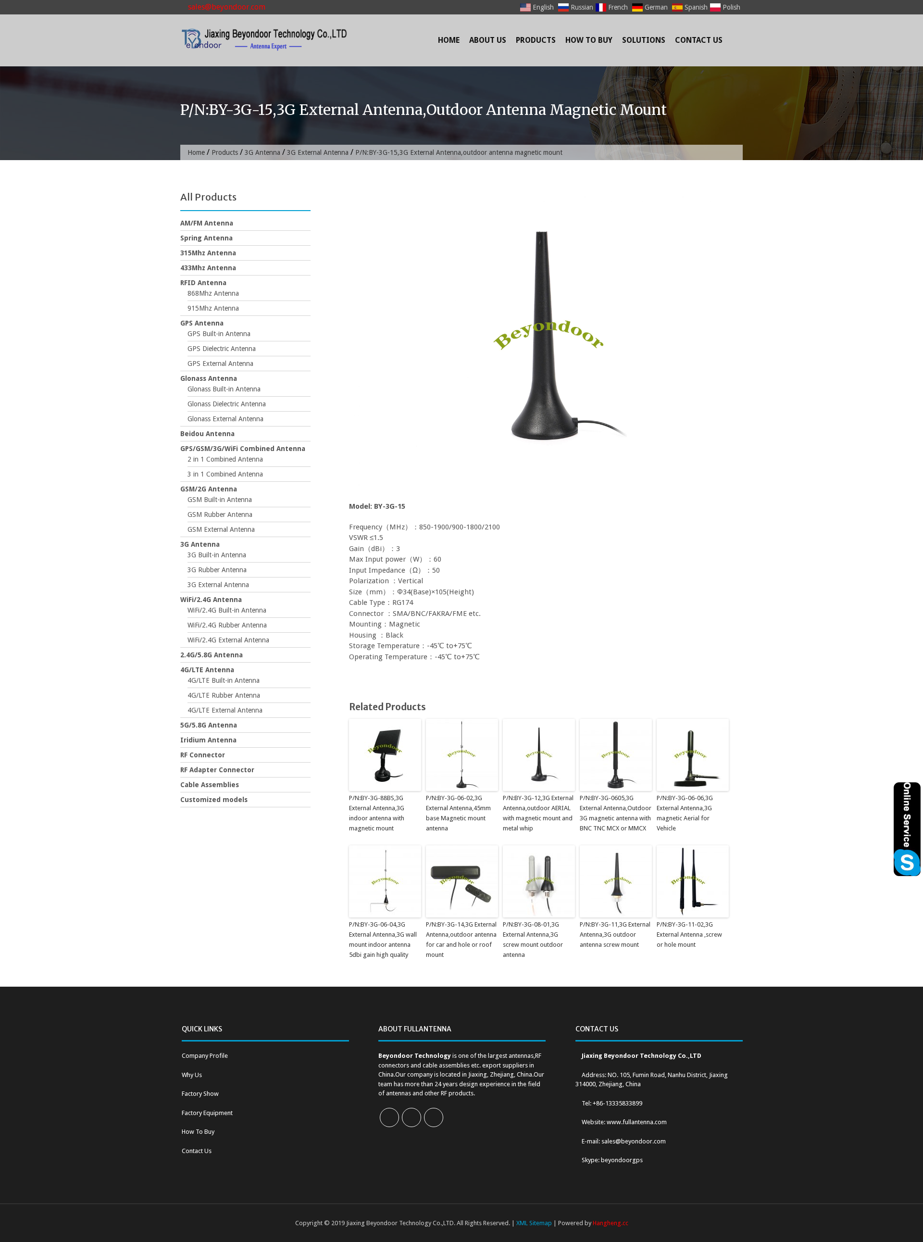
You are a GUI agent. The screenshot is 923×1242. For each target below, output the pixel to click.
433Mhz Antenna (208, 268)
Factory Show (200, 1093)
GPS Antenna (202, 323)
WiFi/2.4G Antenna (211, 599)
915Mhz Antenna (213, 308)
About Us (487, 40)
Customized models (214, 799)
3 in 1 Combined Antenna (225, 474)
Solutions (643, 40)
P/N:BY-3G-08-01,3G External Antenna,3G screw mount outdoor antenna (533, 939)
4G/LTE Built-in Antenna (223, 680)
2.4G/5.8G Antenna (211, 655)
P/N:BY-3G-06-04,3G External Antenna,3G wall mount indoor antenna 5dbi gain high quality (383, 939)
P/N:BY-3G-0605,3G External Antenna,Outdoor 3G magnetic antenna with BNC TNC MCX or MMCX (615, 812)
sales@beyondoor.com (225, 7)
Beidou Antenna (207, 434)
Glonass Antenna (208, 378)
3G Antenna (262, 152)
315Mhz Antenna (208, 253)
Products (536, 40)
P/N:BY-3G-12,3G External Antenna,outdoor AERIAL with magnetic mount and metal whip (538, 812)
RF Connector (202, 755)
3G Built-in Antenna (216, 555)
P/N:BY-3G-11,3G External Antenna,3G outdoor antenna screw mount (615, 934)
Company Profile (205, 1055)
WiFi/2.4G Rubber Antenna (227, 625)
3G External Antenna (318, 152)
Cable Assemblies (209, 785)
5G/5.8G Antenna (208, 725)
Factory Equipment (207, 1113)
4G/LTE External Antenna (224, 710)
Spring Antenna (206, 238)
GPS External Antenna (220, 363)
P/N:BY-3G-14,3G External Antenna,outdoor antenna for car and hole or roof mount (461, 939)
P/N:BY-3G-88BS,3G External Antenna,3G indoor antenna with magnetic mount (376, 812)
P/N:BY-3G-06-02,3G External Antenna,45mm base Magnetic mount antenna (458, 812)
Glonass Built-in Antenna (224, 389)
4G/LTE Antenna (207, 670)
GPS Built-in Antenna (218, 334)
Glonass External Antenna (225, 419)
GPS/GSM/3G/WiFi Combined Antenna (242, 448)
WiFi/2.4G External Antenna (228, 640)
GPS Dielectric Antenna (221, 348)
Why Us (192, 1075)
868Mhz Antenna (213, 293)
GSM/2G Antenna (208, 489)
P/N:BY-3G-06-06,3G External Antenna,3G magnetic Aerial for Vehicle (685, 812)
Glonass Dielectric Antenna (226, 404)
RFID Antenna (203, 283)
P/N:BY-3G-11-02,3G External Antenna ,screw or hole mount (689, 934)
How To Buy (588, 40)
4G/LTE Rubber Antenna (223, 695)
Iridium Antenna (208, 740)
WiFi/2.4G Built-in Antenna (226, 610)
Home (449, 40)
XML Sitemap (534, 1223)
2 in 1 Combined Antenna (225, 459)
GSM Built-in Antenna (219, 499)
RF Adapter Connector (217, 770)
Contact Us (699, 40)
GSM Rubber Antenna (219, 514)
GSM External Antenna (221, 529)
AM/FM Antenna (206, 223)
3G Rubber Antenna (217, 570)
